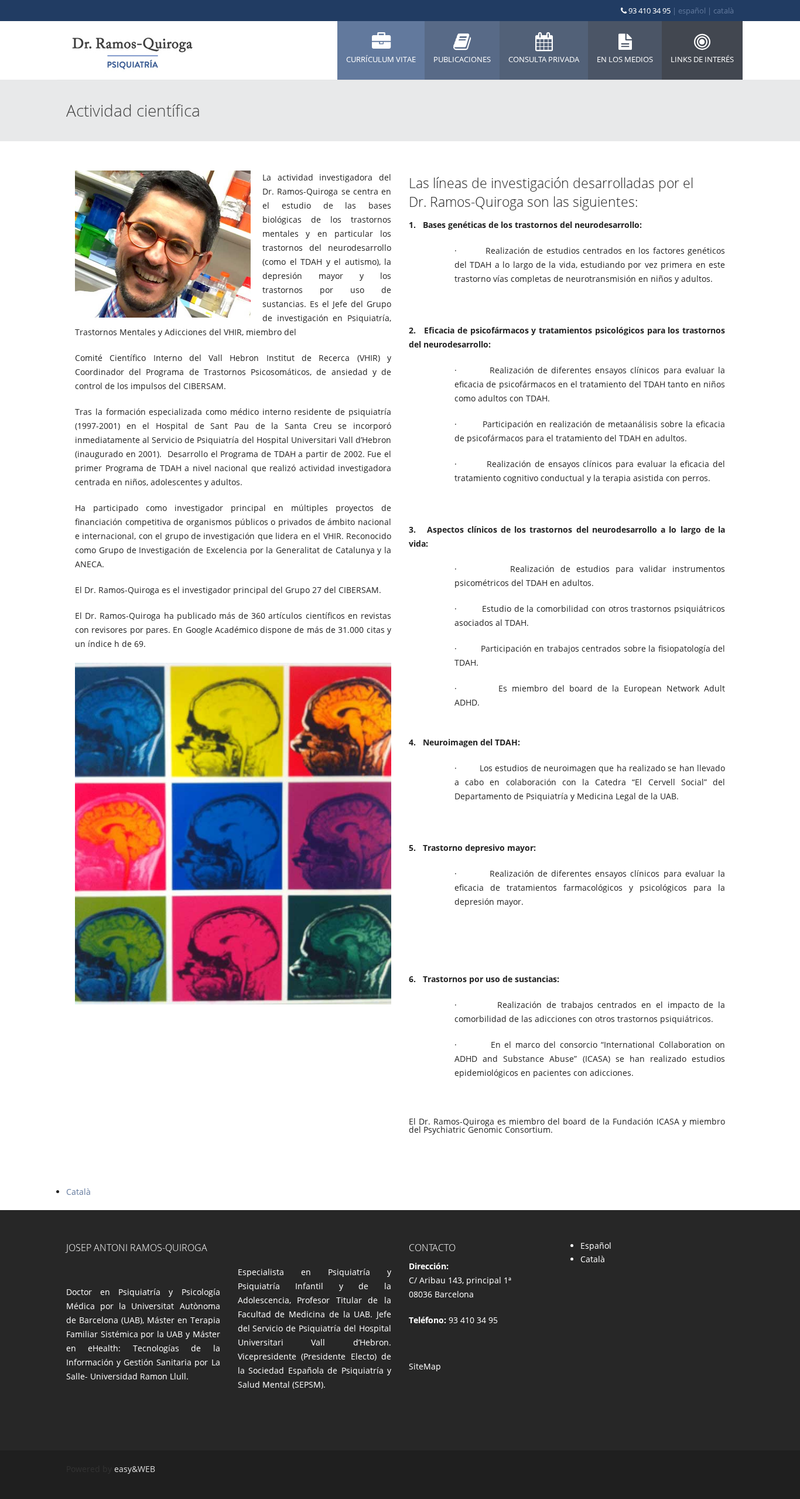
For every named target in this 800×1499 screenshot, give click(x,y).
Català (78, 1191)
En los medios (625, 59)
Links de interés (702, 59)
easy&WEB (134, 1468)
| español (689, 10)
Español (595, 1245)
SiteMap (425, 1366)
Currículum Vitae (381, 59)
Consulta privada (543, 59)
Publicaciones (462, 59)
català (723, 10)
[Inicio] (131, 50)
